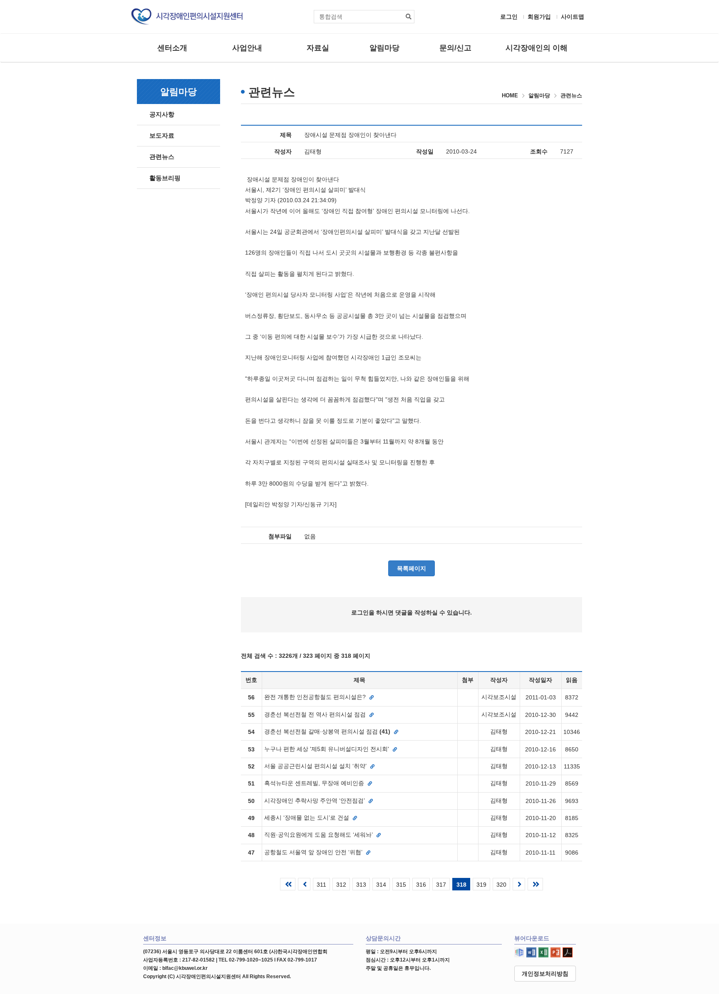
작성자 (283, 151)
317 (441, 884)
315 (401, 884)
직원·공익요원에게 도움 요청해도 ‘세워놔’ (319, 834)
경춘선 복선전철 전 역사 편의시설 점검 (315, 714)
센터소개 (172, 48)
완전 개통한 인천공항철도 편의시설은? (315, 697)
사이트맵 (572, 16)
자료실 (318, 48)
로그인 (509, 16)
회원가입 (539, 16)
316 (421, 884)
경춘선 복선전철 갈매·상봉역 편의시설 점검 (327, 731)
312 (341, 884)
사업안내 (247, 48)
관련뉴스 (161, 156)
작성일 (425, 151)
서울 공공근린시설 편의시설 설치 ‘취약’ (316, 766)
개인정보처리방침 (545, 973)
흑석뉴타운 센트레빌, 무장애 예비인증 (315, 783)
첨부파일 (280, 536)
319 (481, 884)
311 (321, 884)
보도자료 (161, 135)
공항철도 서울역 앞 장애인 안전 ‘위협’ (314, 852)
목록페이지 (411, 568)
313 (361, 884)
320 (501, 884)
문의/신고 (455, 48)
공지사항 (161, 114)
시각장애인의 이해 (537, 48)
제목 (286, 134)
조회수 (539, 151)
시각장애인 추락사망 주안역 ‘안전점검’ (315, 800)
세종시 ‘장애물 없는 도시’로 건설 (307, 817)
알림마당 (384, 48)
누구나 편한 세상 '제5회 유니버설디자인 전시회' (327, 749)
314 (381, 884)
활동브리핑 (165, 177)
